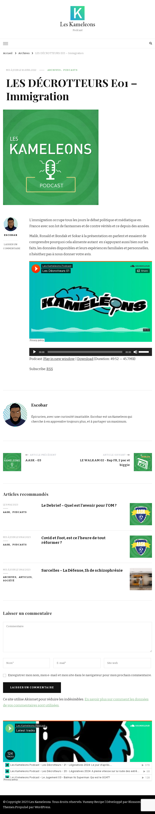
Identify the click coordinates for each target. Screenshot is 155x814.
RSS (49, 369)
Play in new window (59, 359)
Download (85, 359)
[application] (90, 352)
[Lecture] (34, 352)
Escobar (10, 235)
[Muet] (135, 352)
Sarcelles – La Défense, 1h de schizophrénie (82, 570)
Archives (54, 70)
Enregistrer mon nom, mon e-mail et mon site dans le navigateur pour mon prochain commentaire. (80, 675)
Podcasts (70, 70)
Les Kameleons (77, 24)
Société (9, 580)
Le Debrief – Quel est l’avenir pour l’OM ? (78, 505)
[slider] (144, 351)
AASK (6, 512)
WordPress (42, 807)
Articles (25, 577)
